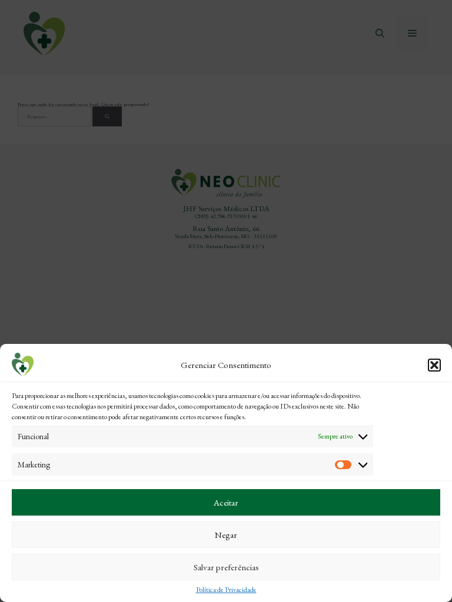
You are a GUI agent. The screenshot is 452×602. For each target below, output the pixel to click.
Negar (226, 534)
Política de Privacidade (226, 589)
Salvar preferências (226, 567)
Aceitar (226, 502)
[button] (434, 365)
